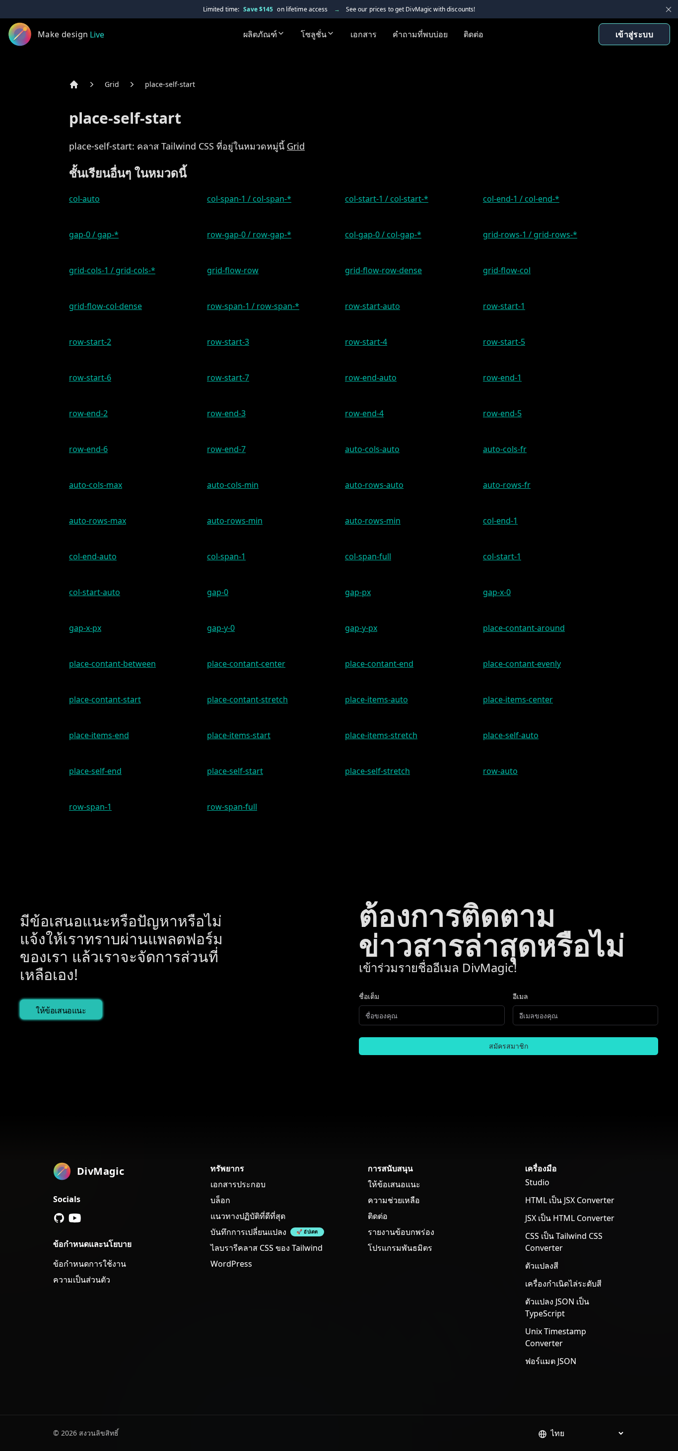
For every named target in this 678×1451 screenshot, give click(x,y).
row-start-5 (504, 341)
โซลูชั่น (314, 34)
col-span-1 (226, 556)
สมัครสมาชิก (508, 1046)
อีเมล (520, 996)
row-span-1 (90, 806)
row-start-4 (366, 341)
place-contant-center (246, 663)
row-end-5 (502, 413)
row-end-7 (226, 449)
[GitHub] (59, 1218)
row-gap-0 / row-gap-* (249, 234)
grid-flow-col (507, 270)
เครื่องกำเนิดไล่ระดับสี (563, 1283)
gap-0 (217, 592)
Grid (112, 84)
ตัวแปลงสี (541, 1265)
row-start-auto (372, 306)
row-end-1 (502, 377)
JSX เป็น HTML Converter (569, 1218)
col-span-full (368, 556)
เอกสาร (363, 34)
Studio (537, 1182)
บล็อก (220, 1200)
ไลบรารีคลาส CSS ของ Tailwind (266, 1247)
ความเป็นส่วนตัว (81, 1279)
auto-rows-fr (507, 484)
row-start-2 (90, 341)
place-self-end (95, 770)
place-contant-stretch (247, 699)
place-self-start (170, 84)
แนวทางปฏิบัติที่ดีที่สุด (247, 1216)
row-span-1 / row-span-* (253, 306)
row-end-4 (364, 413)
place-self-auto (511, 735)
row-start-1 (504, 306)
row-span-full (232, 806)
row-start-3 (228, 341)
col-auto (84, 198)
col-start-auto (94, 592)
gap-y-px (361, 627)
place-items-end (99, 735)
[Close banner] (668, 9)
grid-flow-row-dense (383, 270)
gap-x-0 (497, 592)
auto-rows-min (235, 520)
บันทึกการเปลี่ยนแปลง (248, 1231)
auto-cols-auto (372, 449)
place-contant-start (105, 699)
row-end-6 (88, 449)
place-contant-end (379, 663)
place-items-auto (376, 699)
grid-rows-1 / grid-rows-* (530, 234)
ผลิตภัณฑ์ (260, 34)
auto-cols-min (233, 484)
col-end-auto (93, 556)
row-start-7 (228, 377)
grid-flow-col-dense (105, 306)
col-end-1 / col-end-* (521, 198)
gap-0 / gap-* (94, 234)
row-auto (500, 770)
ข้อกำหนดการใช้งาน (89, 1263)
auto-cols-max (95, 484)
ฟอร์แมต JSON (550, 1361)
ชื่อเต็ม (369, 996)
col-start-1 (502, 556)
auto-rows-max (97, 520)
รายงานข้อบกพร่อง (401, 1231)
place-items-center (518, 699)
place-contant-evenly (522, 663)
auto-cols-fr (505, 449)
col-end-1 (500, 520)
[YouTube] (75, 1218)
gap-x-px (85, 627)
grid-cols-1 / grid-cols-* (112, 270)
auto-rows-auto (374, 484)
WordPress (231, 1263)
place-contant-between (112, 663)
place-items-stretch (381, 735)
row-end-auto (371, 377)
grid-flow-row (233, 270)
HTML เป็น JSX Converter (569, 1200)
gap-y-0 (221, 627)
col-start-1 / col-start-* (386, 198)
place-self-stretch (377, 770)
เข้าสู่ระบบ (634, 34)
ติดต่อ (473, 34)
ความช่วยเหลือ (394, 1200)
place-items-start (239, 735)
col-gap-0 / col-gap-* (383, 234)
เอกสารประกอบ (238, 1184)
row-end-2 (88, 413)
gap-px (358, 592)
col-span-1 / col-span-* (249, 198)
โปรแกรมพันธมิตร (400, 1247)
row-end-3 (226, 413)
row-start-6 (90, 377)
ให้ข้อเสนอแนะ (61, 1010)
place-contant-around (524, 627)
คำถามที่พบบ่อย (420, 34)
